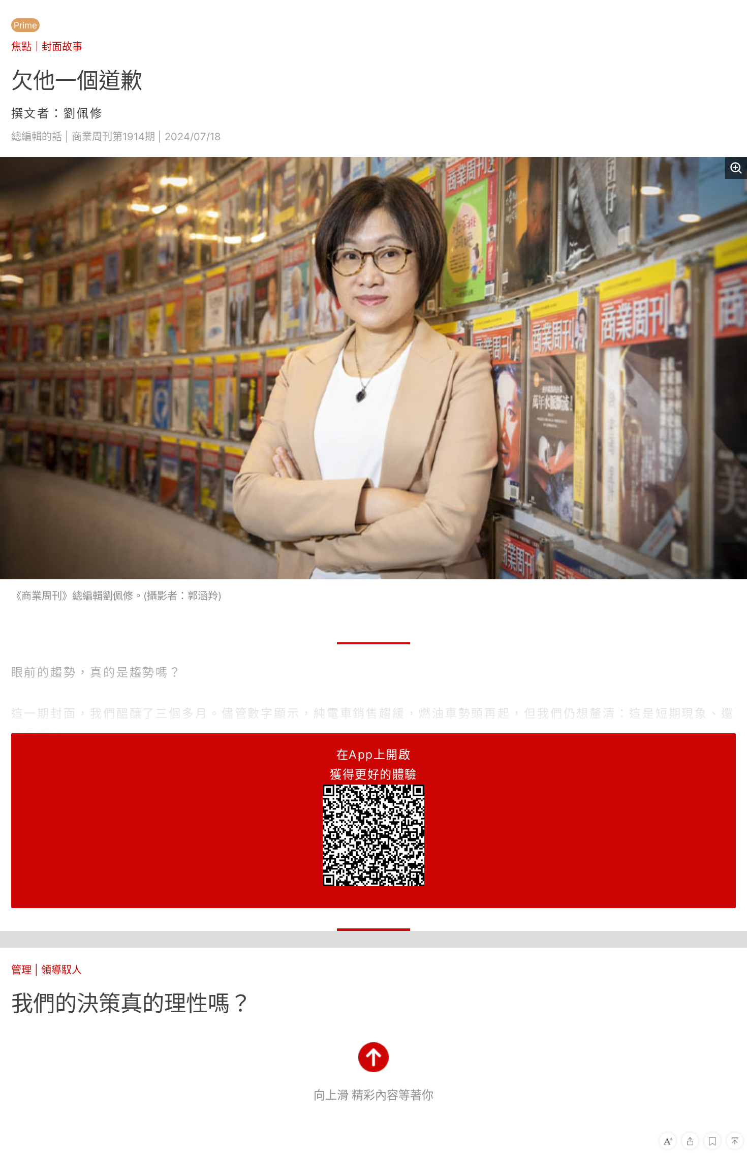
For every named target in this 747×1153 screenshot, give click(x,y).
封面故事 (62, 46)
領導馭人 (61, 969)
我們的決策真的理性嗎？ (131, 1003)
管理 (21, 969)
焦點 (21, 46)
